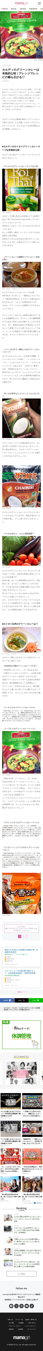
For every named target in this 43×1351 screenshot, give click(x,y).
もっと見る (21, 1274)
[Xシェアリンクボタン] (16, 1306)
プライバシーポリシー (14, 1326)
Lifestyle (23, 9)
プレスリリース (31, 1329)
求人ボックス (14, 964)
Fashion (5, 9)
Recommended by (29, 1203)
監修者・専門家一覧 (31, 1319)
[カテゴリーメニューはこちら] (39, 3)
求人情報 (11, 1322)
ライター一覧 (19, 1319)
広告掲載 (21, 1322)
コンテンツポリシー (30, 1326)
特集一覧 (10, 1319)
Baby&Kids (33, 9)
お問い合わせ (32, 1322)
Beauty (13, 9)
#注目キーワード (22, 992)
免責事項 (11, 1329)
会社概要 (20, 1329)
